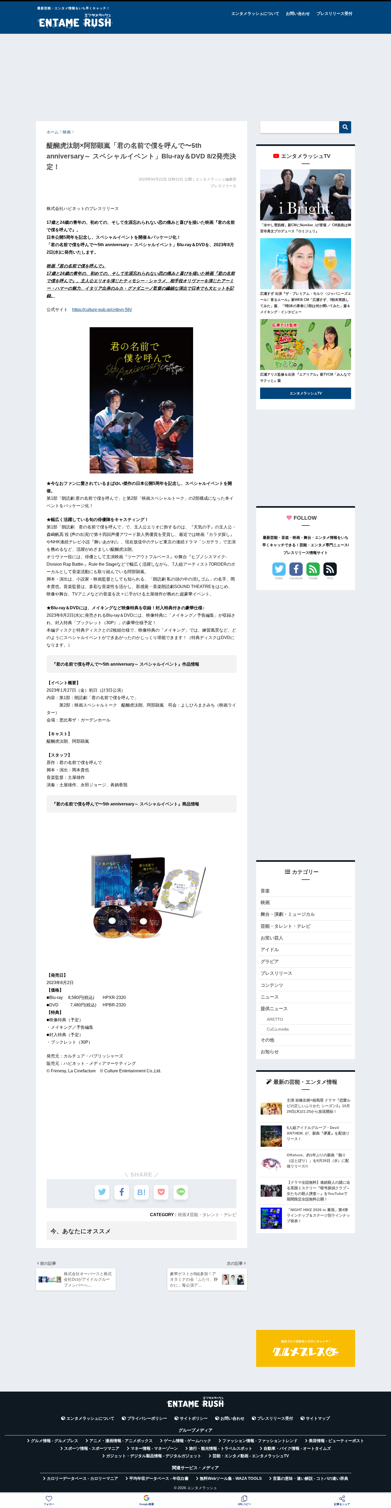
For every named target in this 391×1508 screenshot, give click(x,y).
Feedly (313, 578)
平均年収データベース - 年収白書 (159, 1478)
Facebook (296, 578)
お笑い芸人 (272, 937)
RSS (330, 578)
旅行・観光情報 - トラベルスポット (220, 1448)
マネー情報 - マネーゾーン (154, 1448)
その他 (267, 1040)
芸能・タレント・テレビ (213, 1214)
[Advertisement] (195, 75)
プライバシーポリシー (147, 1418)
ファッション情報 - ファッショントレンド (260, 1441)
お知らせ (270, 1051)
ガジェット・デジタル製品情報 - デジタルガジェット (153, 1456)
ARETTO (275, 1019)
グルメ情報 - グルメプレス (54, 1441)
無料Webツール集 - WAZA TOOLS (231, 1478)
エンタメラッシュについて (255, 13)
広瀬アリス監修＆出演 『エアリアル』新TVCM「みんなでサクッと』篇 (305, 377)
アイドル (270, 949)
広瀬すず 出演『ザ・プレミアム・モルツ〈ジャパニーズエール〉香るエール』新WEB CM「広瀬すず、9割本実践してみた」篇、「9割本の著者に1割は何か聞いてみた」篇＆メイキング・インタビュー (305, 303)
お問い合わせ (298, 13)
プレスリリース (276, 973)
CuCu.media (278, 1029)
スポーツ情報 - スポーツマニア (91, 1448)
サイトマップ (318, 1418)
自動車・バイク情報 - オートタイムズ (297, 1448)
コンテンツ (272, 985)
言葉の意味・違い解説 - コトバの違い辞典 (310, 1478)
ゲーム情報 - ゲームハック (187, 1441)
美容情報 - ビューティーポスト (336, 1441)
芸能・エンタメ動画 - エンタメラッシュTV (251, 1456)
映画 (182, 1214)
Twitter (279, 578)
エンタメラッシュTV (306, 393)
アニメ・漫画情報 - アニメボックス (121, 1441)
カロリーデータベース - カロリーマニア (82, 1478)
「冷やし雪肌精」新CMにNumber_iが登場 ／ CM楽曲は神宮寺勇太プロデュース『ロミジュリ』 (305, 228)
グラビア (270, 961)
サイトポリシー (194, 1418)
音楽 (265, 890)
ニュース (270, 996)
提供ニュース (274, 1008)
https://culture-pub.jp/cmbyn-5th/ (102, 309)
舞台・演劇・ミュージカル (288, 914)
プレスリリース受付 (334, 13)
